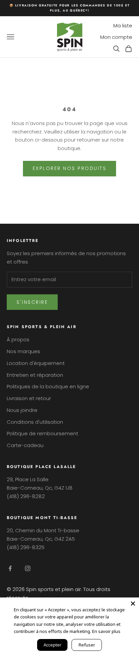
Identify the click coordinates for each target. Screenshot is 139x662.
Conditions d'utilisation (35, 421)
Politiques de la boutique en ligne (48, 386)
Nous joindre (22, 410)
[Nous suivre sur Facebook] (10, 568)
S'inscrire (32, 302)
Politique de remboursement (42, 433)
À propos (18, 339)
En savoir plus (106, 631)
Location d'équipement (36, 363)
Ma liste (122, 25)
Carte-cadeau (25, 445)
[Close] (133, 603)
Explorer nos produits (70, 168)
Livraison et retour (29, 398)
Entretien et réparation (35, 374)
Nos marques (23, 351)
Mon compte (116, 37)
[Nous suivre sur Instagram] (27, 568)
